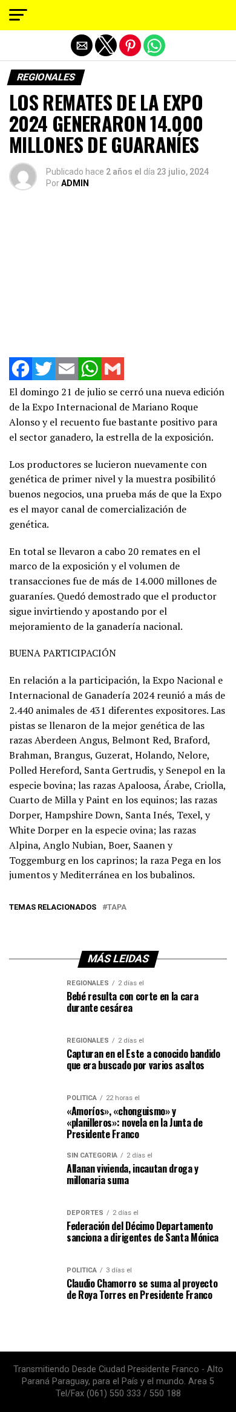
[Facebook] (20, 377)
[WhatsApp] (89, 377)
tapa (116, 908)
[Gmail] (112, 377)
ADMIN (75, 183)
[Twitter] (43, 377)
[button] (18, 15)
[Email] (66, 377)
